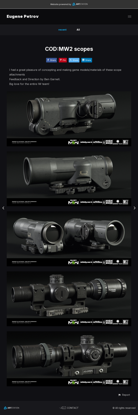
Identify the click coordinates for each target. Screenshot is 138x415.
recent (62, 29)
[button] (124, 394)
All (78, 29)
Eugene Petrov (23, 16)
